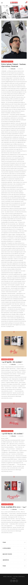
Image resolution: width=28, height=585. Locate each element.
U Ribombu (12, 68)
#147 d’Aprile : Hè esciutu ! (11, 362)
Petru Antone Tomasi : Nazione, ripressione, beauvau (13, 65)
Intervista (10, 61)
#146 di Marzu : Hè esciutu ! (12, 433)
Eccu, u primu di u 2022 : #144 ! (13, 507)
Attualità (4, 61)
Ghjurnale (10, 359)
